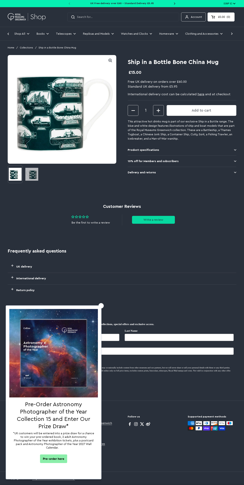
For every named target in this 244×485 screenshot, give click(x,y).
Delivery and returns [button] (142, 172)
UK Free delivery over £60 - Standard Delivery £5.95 (122, 3)
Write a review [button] (153, 219)
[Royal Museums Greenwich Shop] (27, 17)
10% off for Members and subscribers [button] (153, 161)
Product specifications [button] (143, 150)
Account (196, 17)
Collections (26, 47)
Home (11, 47)
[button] (221, 17)
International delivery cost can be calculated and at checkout (179, 94)
